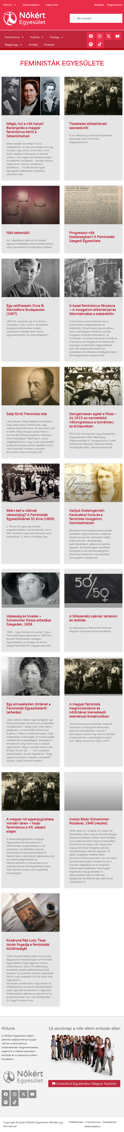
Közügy (54, 37)
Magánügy (11, 44)
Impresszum (93, 1122)
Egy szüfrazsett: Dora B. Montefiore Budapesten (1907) (25, 309)
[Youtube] (118, 36)
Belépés (99, 4)
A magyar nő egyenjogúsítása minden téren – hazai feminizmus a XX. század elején (30, 825)
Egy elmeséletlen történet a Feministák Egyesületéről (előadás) (28, 708)
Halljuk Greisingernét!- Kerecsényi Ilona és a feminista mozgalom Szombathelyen (87, 516)
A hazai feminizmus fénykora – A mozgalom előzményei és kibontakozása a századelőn (92, 309)
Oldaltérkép (76, 1122)
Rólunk (7, 4)
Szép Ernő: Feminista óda (26, 414)
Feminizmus (12, 37)
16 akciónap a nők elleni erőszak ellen (84, 1028)
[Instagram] (100, 36)
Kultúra (34, 37)
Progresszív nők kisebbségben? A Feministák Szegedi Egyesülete (91, 237)
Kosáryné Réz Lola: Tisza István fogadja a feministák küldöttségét (27, 944)
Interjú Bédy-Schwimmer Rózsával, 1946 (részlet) (89, 821)
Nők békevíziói (18, 233)
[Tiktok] (100, 44)
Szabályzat (109, 1122)
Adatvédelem (92, 1126)
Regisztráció (114, 4)
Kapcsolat (52, 4)
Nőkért (32, 15)
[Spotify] (91, 44)
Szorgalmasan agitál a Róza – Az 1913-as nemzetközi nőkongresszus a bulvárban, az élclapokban (93, 420)
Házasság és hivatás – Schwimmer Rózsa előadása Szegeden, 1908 (28, 620)
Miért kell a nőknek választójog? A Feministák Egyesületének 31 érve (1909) (30, 514)
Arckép (33, 44)
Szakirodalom (31, 4)
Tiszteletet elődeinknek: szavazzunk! (88, 125)
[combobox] (96, 18)
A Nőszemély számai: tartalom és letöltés (93, 618)
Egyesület (32, 22)
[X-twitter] (109, 36)
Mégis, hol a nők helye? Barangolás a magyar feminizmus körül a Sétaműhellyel (25, 129)
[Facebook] (91, 36)
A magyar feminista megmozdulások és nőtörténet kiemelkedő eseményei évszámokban (89, 710)
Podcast (49, 44)
